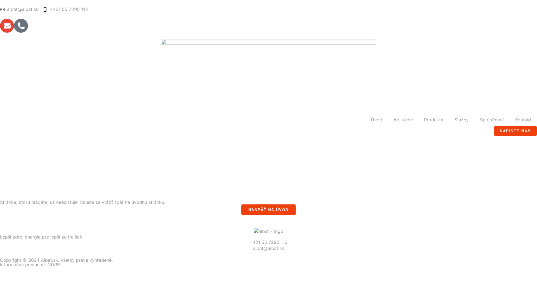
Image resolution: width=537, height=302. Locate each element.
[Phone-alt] (21, 26)
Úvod (376, 119)
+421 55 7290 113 (268, 242)
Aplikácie (403, 119)
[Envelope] (7, 26)
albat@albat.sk (268, 248)
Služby (461, 119)
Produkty (433, 119)
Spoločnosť (492, 119)
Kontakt (523, 119)
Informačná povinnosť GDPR (30, 264)
